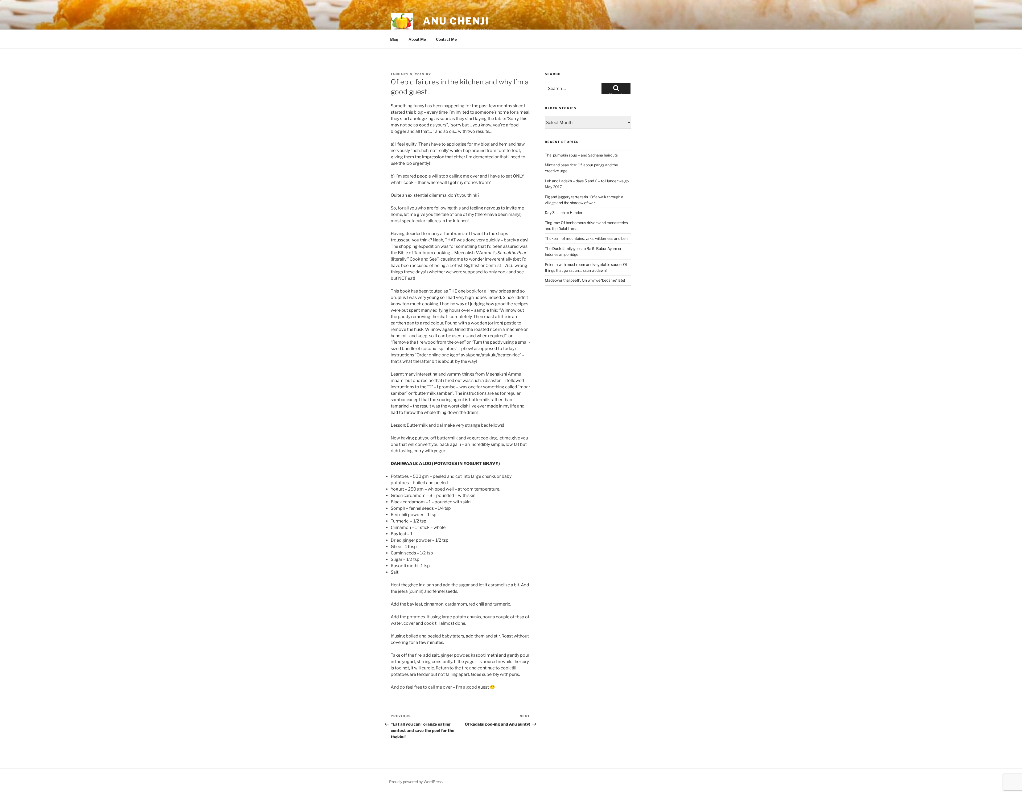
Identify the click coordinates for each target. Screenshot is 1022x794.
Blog (394, 39)
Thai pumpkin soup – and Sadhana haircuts (581, 155)
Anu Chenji (456, 21)
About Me (417, 39)
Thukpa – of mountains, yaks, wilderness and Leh (586, 238)
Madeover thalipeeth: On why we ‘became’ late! (585, 280)
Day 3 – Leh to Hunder (563, 212)
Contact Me (446, 39)
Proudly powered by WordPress (416, 781)
